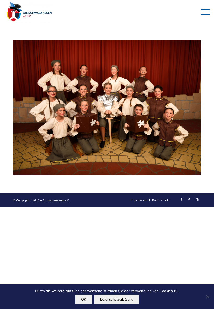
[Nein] (207, 296)
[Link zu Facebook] (181, 200)
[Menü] (202, 12)
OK (83, 299)
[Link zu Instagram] (197, 200)
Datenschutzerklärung (116, 299)
